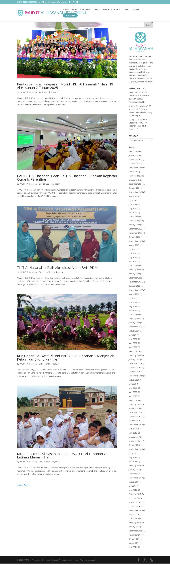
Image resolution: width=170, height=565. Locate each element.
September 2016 (136, 510)
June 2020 (133, 388)
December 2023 (135, 229)
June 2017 (133, 490)
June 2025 (133, 171)
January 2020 (134, 408)
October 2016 (134, 506)
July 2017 (132, 486)
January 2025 (134, 180)
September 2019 (136, 424)
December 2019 (135, 412)
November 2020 (136, 367)
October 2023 (134, 237)
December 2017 (135, 473)
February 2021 (135, 355)
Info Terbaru (57, 272)
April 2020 (133, 396)
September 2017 (136, 477)
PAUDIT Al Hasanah (28, 92)
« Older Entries (23, 485)
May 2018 (133, 457)
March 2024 (134, 216)
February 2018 (135, 465)
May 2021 (133, 343)
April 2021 (133, 347)
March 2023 (134, 265)
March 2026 (134, 151)
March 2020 (134, 400)
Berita (96, 9)
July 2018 (132, 453)
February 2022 (135, 318)
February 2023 (135, 269)
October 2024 (134, 188)
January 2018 (134, 469)
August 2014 (134, 543)
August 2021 (134, 331)
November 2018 (136, 441)
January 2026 (134, 155)
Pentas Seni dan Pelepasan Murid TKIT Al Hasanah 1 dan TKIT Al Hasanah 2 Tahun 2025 (66, 86)
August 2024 (134, 196)
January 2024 (134, 224)
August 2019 (134, 428)
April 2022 (133, 310)
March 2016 (134, 518)
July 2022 (132, 298)
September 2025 (136, 167)
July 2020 (132, 384)
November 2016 (136, 502)
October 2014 (134, 539)
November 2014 (136, 535)
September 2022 (136, 290)
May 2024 (133, 208)
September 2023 (136, 241)
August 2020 (134, 380)
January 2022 (134, 322)
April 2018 (133, 461)
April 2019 (133, 433)
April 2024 (133, 212)
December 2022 (135, 278)
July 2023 (132, 249)
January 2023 (134, 273)
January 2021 (134, 359)
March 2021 (134, 351)
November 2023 (136, 233)
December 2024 (135, 184)
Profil (74, 9)
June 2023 (133, 253)
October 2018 (134, 445)
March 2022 (134, 314)
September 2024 (136, 192)
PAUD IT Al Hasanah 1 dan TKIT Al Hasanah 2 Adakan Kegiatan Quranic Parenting (67, 177)
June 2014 (133, 547)
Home (66, 9)
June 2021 (133, 339)
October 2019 (134, 420)
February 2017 (135, 494)
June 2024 (133, 204)
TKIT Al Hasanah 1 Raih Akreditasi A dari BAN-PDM (57, 267)
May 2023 (133, 257)
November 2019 (136, 416)
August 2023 (134, 245)
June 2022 (133, 302)
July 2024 (132, 200)
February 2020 (135, 404)
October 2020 (134, 371)
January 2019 (134, 437)
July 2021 (132, 335)
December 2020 (135, 363)
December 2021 (135, 326)
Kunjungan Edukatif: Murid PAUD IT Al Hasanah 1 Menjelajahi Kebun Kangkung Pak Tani (66, 357)
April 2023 (133, 261)
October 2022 (134, 286)
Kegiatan (54, 92)
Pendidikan (85, 9)
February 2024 (135, 220)
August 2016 (134, 514)
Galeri (126, 9)
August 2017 (134, 482)
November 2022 (136, 282)
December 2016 (135, 498)
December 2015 (135, 530)
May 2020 (133, 392)
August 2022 (134, 294)
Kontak (136, 9)
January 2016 (134, 526)
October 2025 (134, 163)
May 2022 (133, 306)
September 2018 (136, 449)
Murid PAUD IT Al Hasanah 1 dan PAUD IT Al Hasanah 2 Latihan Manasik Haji (61, 455)
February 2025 (135, 176)
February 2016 (135, 522)
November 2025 (136, 159)
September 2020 (136, 375)
